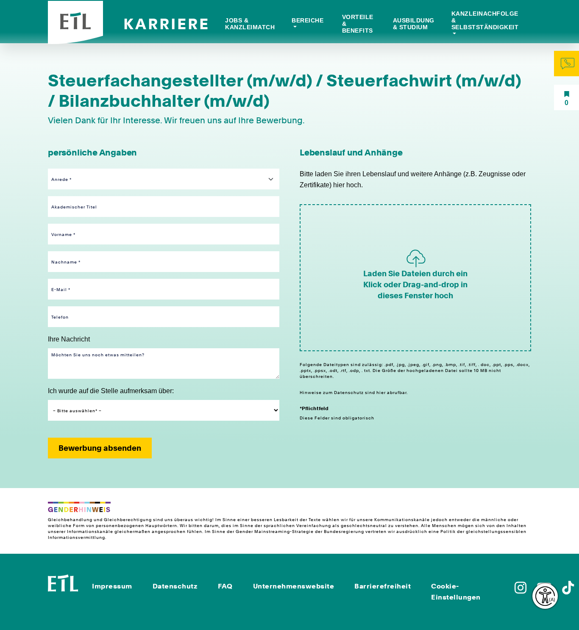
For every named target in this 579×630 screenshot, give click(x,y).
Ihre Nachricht (69, 339)
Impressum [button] (112, 586)
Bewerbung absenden (99, 448)
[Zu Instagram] (520, 590)
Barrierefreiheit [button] (382, 586)
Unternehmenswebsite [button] (293, 586)
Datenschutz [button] (175, 586)
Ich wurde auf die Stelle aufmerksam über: (111, 390)
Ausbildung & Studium (413, 24)
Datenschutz (349, 392)
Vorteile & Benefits (357, 24)
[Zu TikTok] (568, 590)
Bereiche (307, 20)
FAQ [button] (225, 586)
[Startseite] (63, 582)
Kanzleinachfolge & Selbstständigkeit (485, 20)
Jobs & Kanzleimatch (250, 24)
